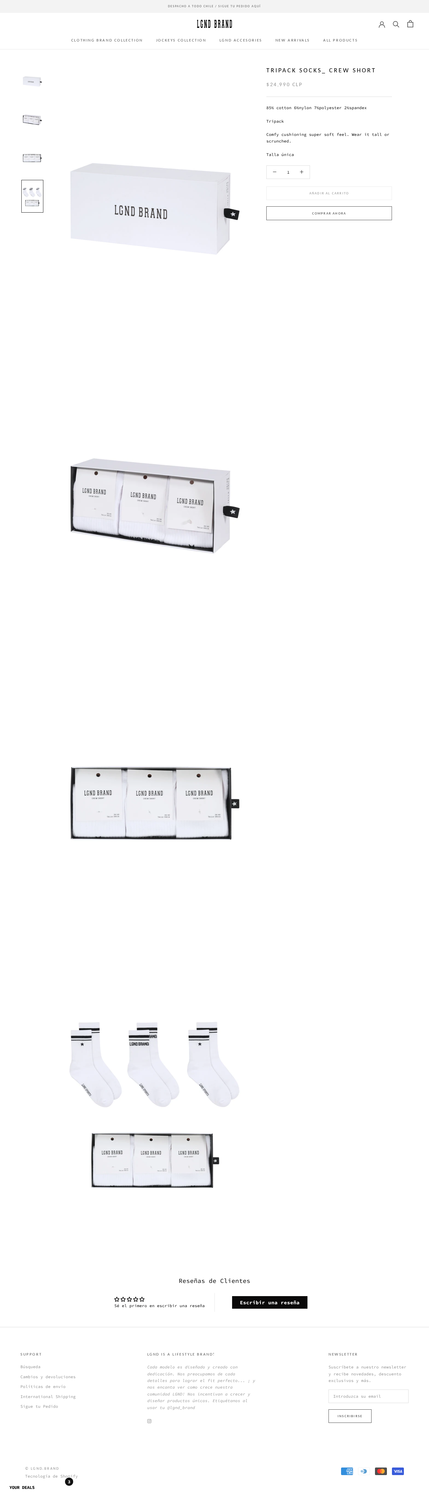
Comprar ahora (329, 213)
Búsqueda (30, 1366)
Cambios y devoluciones (48, 1376)
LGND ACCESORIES (241, 40)
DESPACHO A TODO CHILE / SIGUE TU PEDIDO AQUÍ (214, 6)
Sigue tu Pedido (39, 1406)
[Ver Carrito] (410, 23)
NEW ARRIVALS (292, 40)
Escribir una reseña (270, 1302)
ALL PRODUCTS (340, 40)
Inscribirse (350, 1416)
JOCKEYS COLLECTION (181, 40)
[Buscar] (396, 23)
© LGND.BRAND (42, 1468)
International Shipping (48, 1396)
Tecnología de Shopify (51, 1476)
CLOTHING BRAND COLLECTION (107, 40)
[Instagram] (149, 1420)
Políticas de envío (43, 1386)
